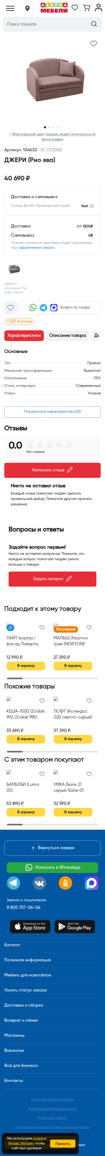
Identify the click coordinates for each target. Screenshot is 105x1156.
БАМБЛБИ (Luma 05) (22, 788)
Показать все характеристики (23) (52, 412)
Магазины (14, 1036)
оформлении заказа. (37, 248)
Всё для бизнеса (21, 1066)
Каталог (12, 945)
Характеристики (24, 336)
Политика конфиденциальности (52, 1109)
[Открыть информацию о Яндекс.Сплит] (66, 321)
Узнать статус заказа (25, 990)
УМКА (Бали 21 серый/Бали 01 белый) (68, 788)
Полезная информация (27, 960)
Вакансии (14, 1051)
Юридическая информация (53, 1099)
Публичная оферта (52, 1118)
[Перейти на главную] (54, 8)
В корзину (26, 666)
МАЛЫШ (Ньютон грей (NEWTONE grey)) (71, 641)
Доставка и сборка (23, 1005)
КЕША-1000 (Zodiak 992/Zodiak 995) (25, 714)
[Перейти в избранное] (75, 10)
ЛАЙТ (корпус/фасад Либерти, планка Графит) (22, 641)
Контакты (13, 1081)
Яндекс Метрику (21, 1143)
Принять (62, 1143)
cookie (38, 1138)
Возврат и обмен (21, 1020)
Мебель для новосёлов (27, 975)
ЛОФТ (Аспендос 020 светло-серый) (73, 714)
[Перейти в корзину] (86, 10)
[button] (27, 8)
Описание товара (67, 336)
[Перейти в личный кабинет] (98, 10)
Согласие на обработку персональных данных (52, 1127)
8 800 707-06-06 (23, 908)
